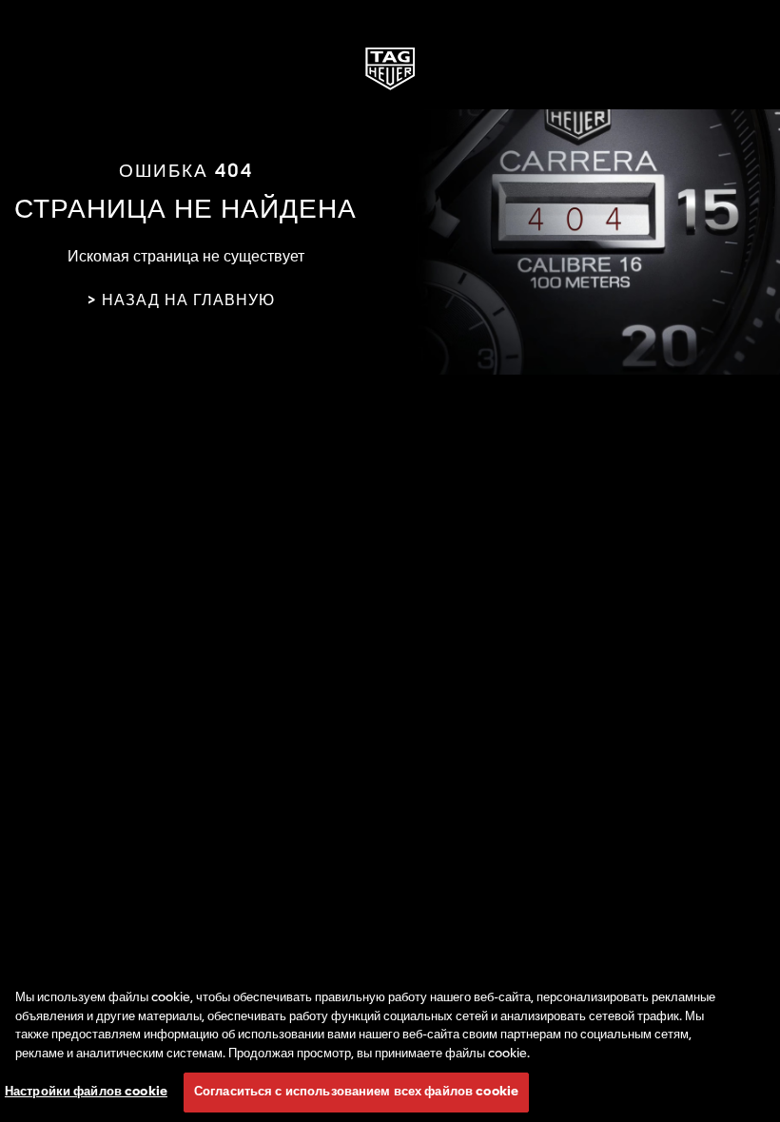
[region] (390, 1046)
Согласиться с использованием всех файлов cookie (356, 1092)
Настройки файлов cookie (86, 1092)
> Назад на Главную (181, 301)
